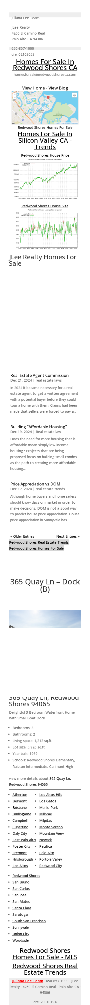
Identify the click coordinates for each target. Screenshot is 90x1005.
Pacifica (45, 846)
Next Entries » (68, 536)
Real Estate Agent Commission (39, 375)
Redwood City (50, 865)
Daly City (19, 833)
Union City (20, 933)
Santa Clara (21, 908)
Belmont (19, 801)
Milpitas (45, 820)
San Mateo (21, 901)
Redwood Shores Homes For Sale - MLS (45, 953)
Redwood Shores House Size (45, 206)
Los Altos (20, 865)
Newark (45, 839)
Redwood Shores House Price (45, 155)
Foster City (21, 846)
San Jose (19, 895)
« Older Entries (22, 536)
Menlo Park (48, 807)
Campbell (20, 820)
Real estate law (48, 431)
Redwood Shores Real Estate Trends (39, 542)
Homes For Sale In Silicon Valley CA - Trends (45, 140)
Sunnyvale (20, 927)
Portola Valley (50, 859)
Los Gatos (47, 801)
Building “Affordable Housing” (38, 427)
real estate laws (49, 380)
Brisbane (19, 807)
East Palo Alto (24, 839)
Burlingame (21, 814)
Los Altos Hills (50, 794)
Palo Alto (46, 852)
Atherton (19, 794)
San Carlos (21, 888)
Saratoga (20, 914)
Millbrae (45, 814)
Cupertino (20, 827)
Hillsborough (22, 859)
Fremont (19, 852)
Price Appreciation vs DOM (35, 484)
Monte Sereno (51, 827)
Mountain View (51, 833)
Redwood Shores (26, 875)
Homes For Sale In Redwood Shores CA (45, 64)
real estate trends (50, 488)
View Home (33, 88)
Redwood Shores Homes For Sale (45, 127)
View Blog (58, 88)
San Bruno (21, 882)
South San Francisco (29, 920)
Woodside (20, 940)
